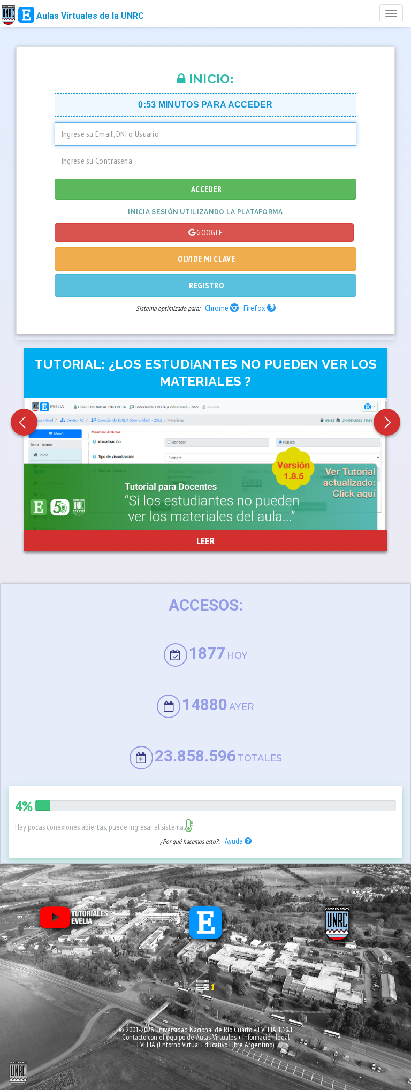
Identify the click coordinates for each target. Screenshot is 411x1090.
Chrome (217, 307)
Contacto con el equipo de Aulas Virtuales (179, 1037)
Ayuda (235, 841)
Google (209, 232)
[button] (24, 422)
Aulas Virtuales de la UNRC (89, 16)
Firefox (255, 307)
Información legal (266, 1037)
